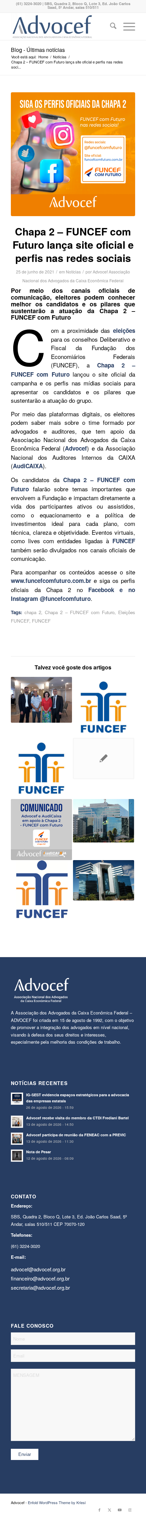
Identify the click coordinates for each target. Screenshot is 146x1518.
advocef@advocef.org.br (38, 1269)
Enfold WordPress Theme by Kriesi (57, 1502)
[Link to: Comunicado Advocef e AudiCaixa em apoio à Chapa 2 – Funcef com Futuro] (41, 829)
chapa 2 (32, 612)
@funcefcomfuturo (65, 598)
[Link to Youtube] (120, 1509)
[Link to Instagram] (130, 1509)
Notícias (73, 271)
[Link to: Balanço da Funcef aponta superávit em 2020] (103, 880)
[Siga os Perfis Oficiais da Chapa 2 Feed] (73, 154)
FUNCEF (41, 621)
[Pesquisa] (109, 26)
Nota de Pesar (38, 1151)
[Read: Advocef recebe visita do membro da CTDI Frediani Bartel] (17, 1122)
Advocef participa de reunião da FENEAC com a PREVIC (76, 1134)
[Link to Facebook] (99, 1509)
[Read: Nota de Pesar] (17, 1156)
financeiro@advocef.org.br (40, 1278)
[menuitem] (109, 26)
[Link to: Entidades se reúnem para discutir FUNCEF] (41, 700)
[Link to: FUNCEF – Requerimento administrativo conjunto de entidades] (103, 707)
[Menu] (125, 26)
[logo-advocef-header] (60, 26)
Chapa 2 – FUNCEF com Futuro (79, 612)
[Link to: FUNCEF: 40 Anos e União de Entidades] (41, 889)
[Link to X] (110, 1509)
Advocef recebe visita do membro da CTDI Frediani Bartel (77, 1117)
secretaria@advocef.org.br (40, 1287)
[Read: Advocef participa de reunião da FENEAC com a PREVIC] (17, 1139)
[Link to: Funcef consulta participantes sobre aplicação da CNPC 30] (103, 820)
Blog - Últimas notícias (38, 50)
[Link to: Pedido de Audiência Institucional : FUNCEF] (103, 758)
